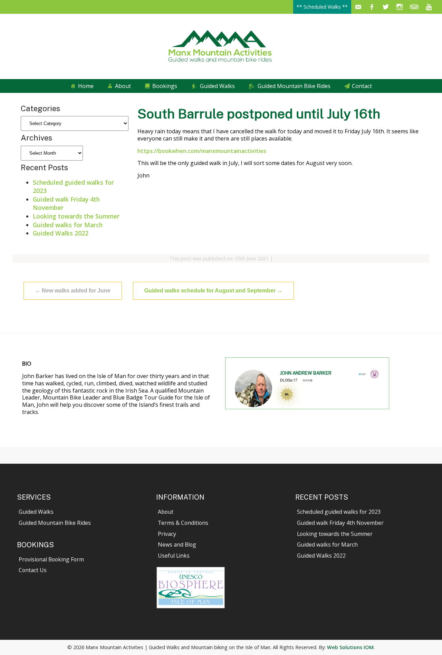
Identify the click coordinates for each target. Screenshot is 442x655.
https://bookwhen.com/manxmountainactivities (201, 151)
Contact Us (33, 570)
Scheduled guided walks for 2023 (339, 512)
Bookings (164, 86)
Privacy (167, 534)
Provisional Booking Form (51, 559)
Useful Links (174, 555)
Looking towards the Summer (76, 216)
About (123, 86)
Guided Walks (217, 86)
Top (426, 639)
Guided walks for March (68, 225)
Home (86, 86)
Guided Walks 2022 (60, 233)
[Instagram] (399, 7)
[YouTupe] (428, 7)
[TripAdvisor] (414, 7)
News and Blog (177, 544)
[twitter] (386, 7)
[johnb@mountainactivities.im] (358, 7)
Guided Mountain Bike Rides (294, 86)
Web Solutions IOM (350, 647)
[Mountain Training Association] (374, 376)
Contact (362, 86)
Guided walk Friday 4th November (340, 523)
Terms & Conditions (183, 523)
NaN (240, 410)
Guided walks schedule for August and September (213, 290)
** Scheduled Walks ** (322, 6)
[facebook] (372, 7)
